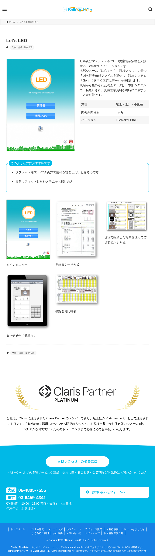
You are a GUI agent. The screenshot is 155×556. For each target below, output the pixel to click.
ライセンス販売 (93, 529)
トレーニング (55, 529)
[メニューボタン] (4, 9)
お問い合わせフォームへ (107, 492)
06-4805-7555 (32, 490)
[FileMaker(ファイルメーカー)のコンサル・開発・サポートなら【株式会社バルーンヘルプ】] (77, 9)
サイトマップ (92, 533)
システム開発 (36, 529)
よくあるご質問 (40, 533)
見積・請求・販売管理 (22, 47)
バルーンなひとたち (133, 529)
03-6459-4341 (32, 497)
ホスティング (74, 529)
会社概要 (58, 533)
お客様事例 (112, 529)
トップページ (18, 529)
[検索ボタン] (150, 9)
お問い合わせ (73, 533)
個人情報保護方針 (113, 533)
